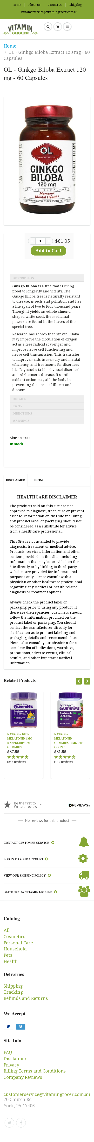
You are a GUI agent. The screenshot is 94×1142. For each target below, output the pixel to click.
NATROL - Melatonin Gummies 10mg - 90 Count (68, 740)
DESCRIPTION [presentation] (23, 278)
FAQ (8, 1052)
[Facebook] (21, 1123)
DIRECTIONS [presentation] (22, 413)
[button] (23, 759)
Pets (8, 955)
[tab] (47, 277)
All (7, 930)
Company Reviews (23, 1077)
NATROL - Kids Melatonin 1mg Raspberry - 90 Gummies (19, 740)
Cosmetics (14, 936)
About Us (34, 5)
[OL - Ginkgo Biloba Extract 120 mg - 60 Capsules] (47, 160)
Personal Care (18, 942)
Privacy (11, 1064)
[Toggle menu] (67, 27)
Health (11, 961)
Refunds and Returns (26, 998)
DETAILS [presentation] (19, 398)
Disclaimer (15, 480)
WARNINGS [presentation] (21, 420)
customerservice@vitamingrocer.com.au (49, 12)
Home (17, 5)
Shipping (75, 5)
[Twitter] (9, 1123)
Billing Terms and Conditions (35, 1070)
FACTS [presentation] (17, 406)
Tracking (13, 992)
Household (15, 948)
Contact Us (55, 5)
